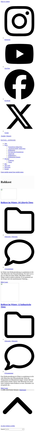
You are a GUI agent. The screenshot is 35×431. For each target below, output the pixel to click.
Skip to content (5, 1)
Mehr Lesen (4, 282)
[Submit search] (23, 429)
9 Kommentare (8, 373)
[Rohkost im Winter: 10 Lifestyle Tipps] (9, 199)
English (3, 136)
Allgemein (7, 237)
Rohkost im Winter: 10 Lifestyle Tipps (17, 202)
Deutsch (8, 136)
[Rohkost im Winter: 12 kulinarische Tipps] (10, 301)
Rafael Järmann (8, 140)
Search (3, 429)
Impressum (23, 390)
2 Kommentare (8, 269)
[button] (12, 172)
